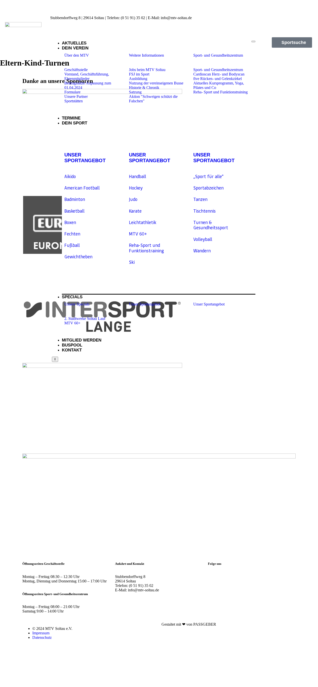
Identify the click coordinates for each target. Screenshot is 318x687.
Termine (71, 118)
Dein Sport (74, 123)
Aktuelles (74, 43)
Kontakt (72, 350)
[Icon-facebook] (308, 8)
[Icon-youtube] (308, 22)
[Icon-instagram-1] (291, 8)
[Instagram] (214, 577)
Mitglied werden (81, 340)
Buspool (72, 345)
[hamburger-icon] (253, 41)
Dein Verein (75, 48)
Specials (72, 297)
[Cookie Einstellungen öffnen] (37, 685)
